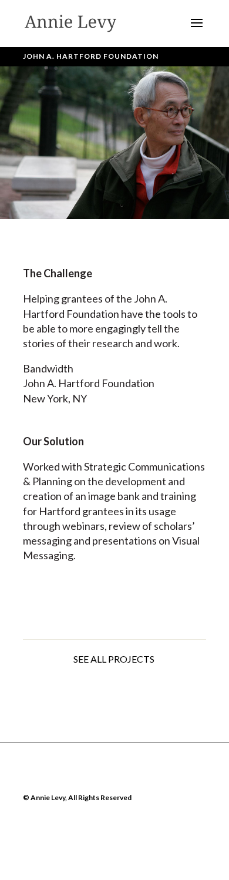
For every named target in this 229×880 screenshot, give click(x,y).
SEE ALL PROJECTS (114, 658)
